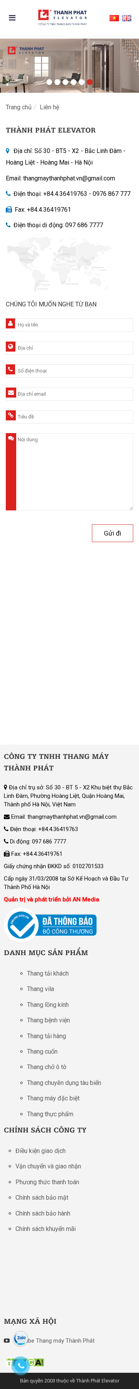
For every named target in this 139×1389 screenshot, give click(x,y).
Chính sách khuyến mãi (45, 1229)
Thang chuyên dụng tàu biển (64, 1082)
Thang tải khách (48, 973)
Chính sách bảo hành (42, 1213)
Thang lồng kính (48, 1004)
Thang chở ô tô (46, 1067)
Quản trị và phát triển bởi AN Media (51, 899)
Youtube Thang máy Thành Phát (53, 1340)
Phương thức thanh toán (47, 1182)
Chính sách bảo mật (41, 1197)
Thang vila (40, 989)
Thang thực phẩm (50, 1114)
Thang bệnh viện (48, 1020)
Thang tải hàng (46, 1036)
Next (129, 64)
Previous (9, 64)
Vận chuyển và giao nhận (48, 1166)
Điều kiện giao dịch (40, 1150)
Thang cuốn (42, 1051)
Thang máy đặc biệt (53, 1098)
